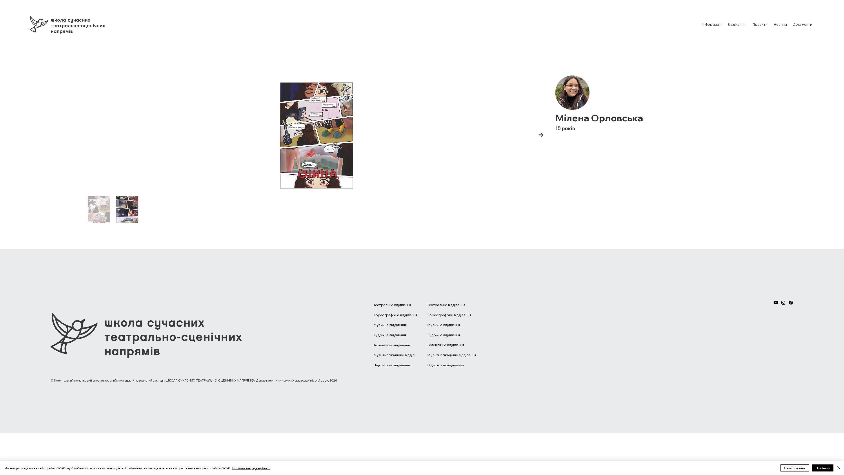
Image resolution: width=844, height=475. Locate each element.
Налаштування (795, 468)
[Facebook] (790, 302)
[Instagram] (783, 302)
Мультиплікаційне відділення (396, 355)
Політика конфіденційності (251, 468)
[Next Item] (541, 135)
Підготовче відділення (392, 365)
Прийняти (823, 468)
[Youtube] (776, 302)
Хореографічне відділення (395, 315)
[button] (712, 24)
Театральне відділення (392, 305)
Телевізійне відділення (392, 345)
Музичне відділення (390, 325)
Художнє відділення (390, 335)
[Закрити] (838, 467)
